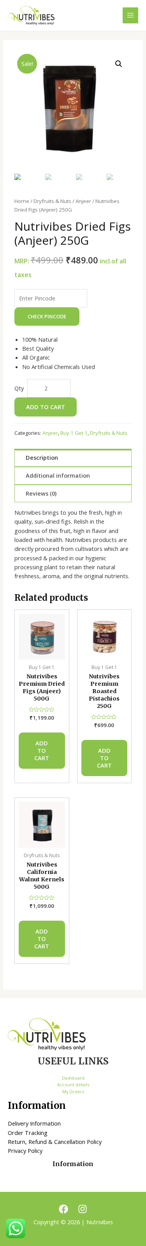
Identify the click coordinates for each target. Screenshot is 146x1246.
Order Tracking (27, 1133)
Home (21, 201)
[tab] (73, 458)
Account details (73, 1084)
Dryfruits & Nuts (52, 201)
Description (42, 457)
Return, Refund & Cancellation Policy (55, 1141)
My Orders (73, 1091)
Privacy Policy (25, 1150)
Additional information (58, 475)
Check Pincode (47, 316)
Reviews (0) (41, 493)
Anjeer (83, 201)
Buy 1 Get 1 (74, 432)
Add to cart (45, 407)
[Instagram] (82, 1209)
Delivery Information (34, 1123)
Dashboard (73, 1078)
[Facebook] (63, 1209)
